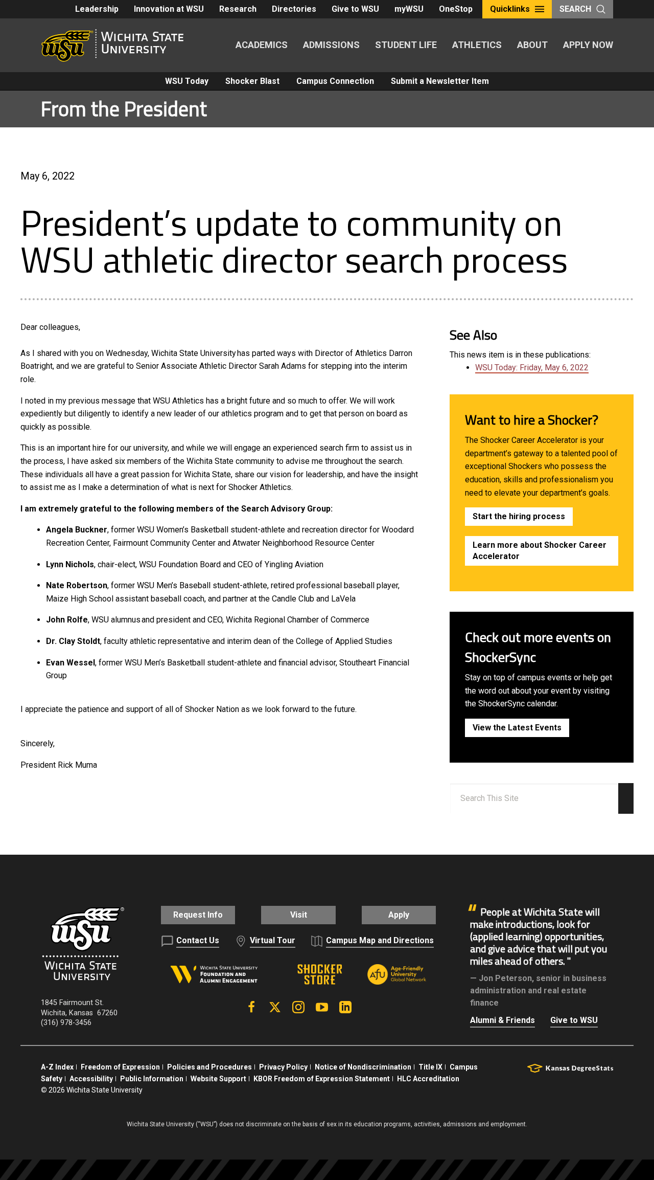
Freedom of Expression (120, 1067)
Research (237, 9)
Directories (294, 9)
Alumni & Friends (502, 1020)
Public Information (151, 1079)
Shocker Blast (252, 81)
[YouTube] (322, 1007)
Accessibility (91, 1079)
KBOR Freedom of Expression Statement (321, 1079)
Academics (262, 44)
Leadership (97, 9)
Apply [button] (398, 915)
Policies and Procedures (209, 1067)
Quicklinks (510, 9)
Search (575, 9)
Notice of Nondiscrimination (363, 1067)
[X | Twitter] (275, 1007)
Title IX (430, 1067)
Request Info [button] (198, 915)
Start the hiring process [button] (519, 516)
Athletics (477, 44)
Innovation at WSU (169, 9)
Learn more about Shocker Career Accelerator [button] (539, 550)
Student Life (406, 44)
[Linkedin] (345, 1007)
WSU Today (186, 81)
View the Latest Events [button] (517, 727)
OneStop (456, 9)
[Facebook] (251, 1007)
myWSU (409, 9)
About (532, 44)
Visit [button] (298, 915)
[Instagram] (298, 1007)
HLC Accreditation (428, 1079)
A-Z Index (57, 1067)
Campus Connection (335, 81)
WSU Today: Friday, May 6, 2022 (532, 367)
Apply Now (588, 44)
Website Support (218, 1079)
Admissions (331, 44)
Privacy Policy (283, 1067)
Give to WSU (355, 9)
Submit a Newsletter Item (440, 81)
